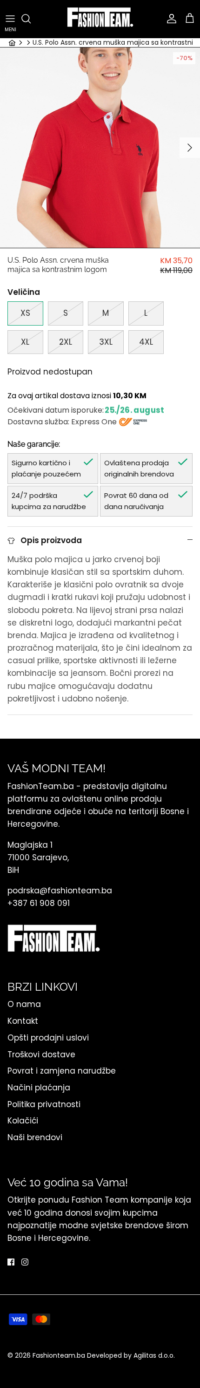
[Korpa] (190, 18)
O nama (24, 1004)
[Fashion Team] (100, 19)
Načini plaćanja (38, 1087)
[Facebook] (10, 1262)
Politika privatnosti (43, 1104)
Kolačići (22, 1120)
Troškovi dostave (41, 1054)
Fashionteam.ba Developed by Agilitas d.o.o (103, 1355)
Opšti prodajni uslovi (48, 1037)
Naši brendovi (34, 1137)
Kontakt (22, 1021)
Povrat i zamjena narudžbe (61, 1070)
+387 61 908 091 (38, 903)
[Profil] (169, 18)
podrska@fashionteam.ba (60, 890)
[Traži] (30, 18)
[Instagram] (24, 1262)
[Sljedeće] (190, 147)
